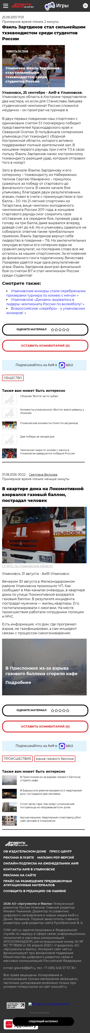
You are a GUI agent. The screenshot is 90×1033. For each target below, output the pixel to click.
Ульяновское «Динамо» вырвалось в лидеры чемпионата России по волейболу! (44, 302)
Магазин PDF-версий (55, 857)
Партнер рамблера (39, 1012)
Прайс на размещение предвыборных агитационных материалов (37, 883)
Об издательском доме (24, 851)
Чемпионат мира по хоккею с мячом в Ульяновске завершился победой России (47, 451)
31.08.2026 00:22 (14, 474)
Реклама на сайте (19, 875)
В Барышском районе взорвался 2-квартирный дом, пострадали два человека (51, 792)
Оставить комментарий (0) (45, 346)
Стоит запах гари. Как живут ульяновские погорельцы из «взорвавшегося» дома (47, 805)
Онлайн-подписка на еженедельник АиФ (40, 863)
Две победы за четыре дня (37, 436)
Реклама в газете (18, 857)
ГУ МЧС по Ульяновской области (27, 566)
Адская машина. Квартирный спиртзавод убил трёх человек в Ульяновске (50, 819)
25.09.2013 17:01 (13, 17)
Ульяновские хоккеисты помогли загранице (49, 423)
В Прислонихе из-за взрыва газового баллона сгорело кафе (41, 671)
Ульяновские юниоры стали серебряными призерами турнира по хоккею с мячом (46, 293)
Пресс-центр (60, 851)
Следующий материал (43, 1021)
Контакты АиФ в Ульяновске (29, 869)
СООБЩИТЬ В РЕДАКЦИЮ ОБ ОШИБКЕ (34, 891)
